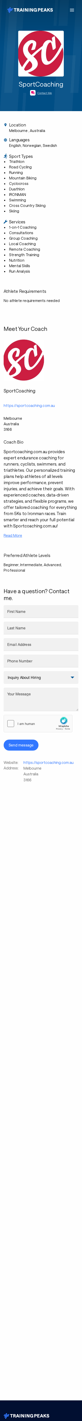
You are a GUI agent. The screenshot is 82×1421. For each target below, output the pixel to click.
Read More (13, 535)
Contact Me (44, 92)
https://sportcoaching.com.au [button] (29, 405)
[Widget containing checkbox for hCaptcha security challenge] (38, 723)
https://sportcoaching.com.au (48, 762)
